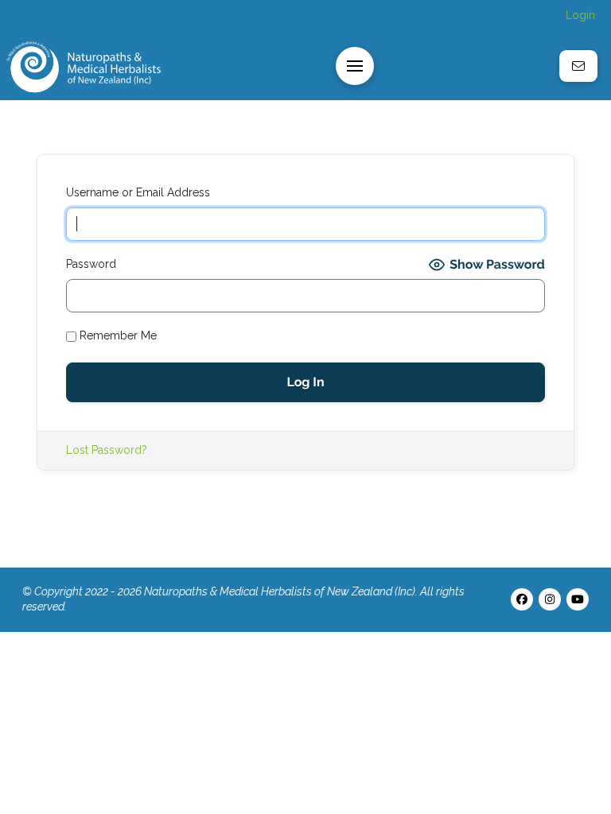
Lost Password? (106, 450)
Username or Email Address (138, 192)
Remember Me (116, 335)
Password (91, 264)
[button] (355, 66)
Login (580, 15)
